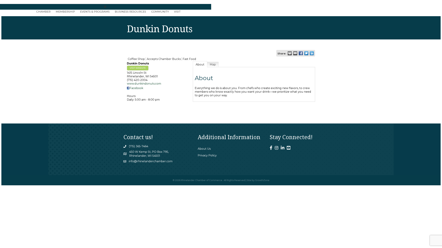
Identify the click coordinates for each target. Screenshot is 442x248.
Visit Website (138, 68)
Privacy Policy (207, 155)
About (200, 64)
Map (213, 64)
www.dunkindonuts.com (144, 83)
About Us (204, 148)
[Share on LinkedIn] (312, 53)
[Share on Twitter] (306, 53)
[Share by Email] (295, 53)
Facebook (136, 88)
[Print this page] (290, 53)
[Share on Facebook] (301, 53)
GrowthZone (262, 180)
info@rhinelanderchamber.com (150, 161)
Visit (177, 11)
